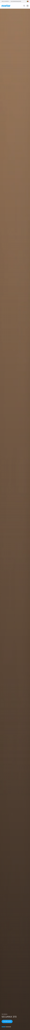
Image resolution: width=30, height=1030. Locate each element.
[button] (27, 6)
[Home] (6, 6)
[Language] (27, 1)
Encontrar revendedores (16, 1)
